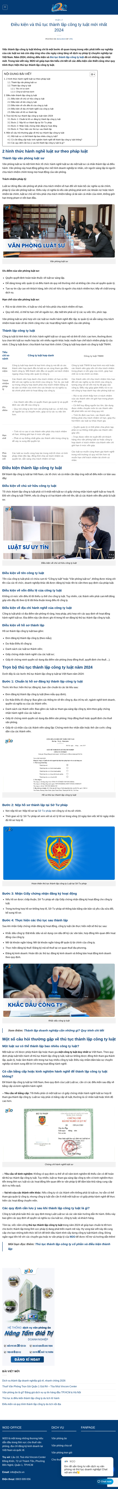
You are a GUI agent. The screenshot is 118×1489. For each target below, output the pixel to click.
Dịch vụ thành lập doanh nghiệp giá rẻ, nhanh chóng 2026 (33, 1380)
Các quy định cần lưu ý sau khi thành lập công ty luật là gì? (37, 143)
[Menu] (5, 7)
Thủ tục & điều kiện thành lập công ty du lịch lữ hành (30, 1398)
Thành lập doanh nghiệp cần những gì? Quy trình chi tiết (64, 1030)
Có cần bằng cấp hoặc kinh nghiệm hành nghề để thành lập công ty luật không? (46, 140)
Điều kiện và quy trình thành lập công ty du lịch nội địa (31, 1404)
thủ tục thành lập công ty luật (67, 57)
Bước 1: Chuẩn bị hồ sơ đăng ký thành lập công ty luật (36, 119)
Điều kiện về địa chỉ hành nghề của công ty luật (32, 109)
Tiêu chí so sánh (22, 89)
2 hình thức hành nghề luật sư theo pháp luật (28, 79)
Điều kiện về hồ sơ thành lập (24, 112)
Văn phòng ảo (59, 1438)
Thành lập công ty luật (21, 85)
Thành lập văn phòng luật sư (24, 82)
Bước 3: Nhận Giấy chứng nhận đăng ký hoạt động (34, 126)
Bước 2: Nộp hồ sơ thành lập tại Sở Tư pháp (31, 122)
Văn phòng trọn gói (61, 1452)
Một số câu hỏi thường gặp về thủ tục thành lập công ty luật (35, 132)
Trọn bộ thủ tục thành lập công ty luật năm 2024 (29, 116)
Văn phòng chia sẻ (61, 1445)
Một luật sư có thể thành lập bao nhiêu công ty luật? (34, 136)
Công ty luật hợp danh (25, 92)
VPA (71, 39)
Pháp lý (59, 20)
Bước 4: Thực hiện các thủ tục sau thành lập (31, 129)
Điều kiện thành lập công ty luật (21, 95)
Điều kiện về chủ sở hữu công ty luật (27, 99)
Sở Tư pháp (44, 811)
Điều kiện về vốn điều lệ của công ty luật (29, 105)
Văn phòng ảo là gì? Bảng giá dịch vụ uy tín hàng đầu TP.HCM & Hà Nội (41, 1392)
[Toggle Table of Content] (90, 74)
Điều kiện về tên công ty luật (24, 102)
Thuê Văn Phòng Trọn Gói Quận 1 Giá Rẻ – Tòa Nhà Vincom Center (39, 1386)
